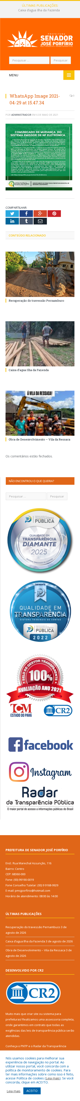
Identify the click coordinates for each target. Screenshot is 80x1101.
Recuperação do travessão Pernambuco (36, 301)
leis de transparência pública (46, 1030)
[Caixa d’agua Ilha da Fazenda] (40, 343)
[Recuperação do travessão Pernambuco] (40, 274)
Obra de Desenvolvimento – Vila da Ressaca (39, 439)
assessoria (52, 1019)
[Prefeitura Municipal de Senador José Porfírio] (40, 38)
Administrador (21, 114)
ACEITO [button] (32, 1091)
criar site (32, 1014)
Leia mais (53, 1078)
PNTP (24, 1046)
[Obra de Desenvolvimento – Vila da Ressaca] (40, 413)
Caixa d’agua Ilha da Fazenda (39, 10)
